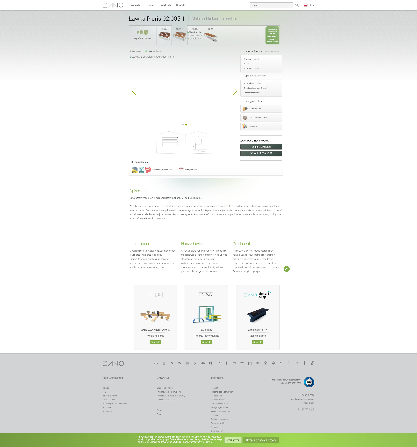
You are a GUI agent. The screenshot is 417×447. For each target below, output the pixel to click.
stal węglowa (137, 51)
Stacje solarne (211, 363)
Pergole (250, 363)
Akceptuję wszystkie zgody (261, 440)
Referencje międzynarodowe (115, 403)
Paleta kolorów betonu (220, 411)
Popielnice (226, 363)
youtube (311, 409)
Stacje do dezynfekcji (312, 363)
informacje (217, 377)
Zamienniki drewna (219, 403)
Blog (159, 414)
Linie (151, 5)
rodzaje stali (254, 126)
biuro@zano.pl (263, 146)
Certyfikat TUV (217, 431)
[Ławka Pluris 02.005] (164, 41)
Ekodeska (107, 407)
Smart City (165, 5)
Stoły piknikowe (242, 363)
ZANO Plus (163, 377)
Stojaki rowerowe (195, 363)
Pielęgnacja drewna (219, 407)
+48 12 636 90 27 (263, 153)
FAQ (104, 392)
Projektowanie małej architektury (171, 396)
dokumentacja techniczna (161, 170)
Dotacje (214, 427)
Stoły (234, 363)
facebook (298, 409)
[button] (134, 91)
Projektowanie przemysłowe (169, 392)
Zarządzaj (233, 440)
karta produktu (191, 170)
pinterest (306, 409)
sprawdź (155, 342)
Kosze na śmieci (164, 363)
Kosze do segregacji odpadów (172, 363)
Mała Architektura (113, 377)
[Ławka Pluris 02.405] (210, 41)
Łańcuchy (297, 363)
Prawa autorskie (218, 423)
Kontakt (180, 5)
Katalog (106, 388)
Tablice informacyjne (273, 363)
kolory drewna (255, 109)
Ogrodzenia (258, 363)
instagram (302, 409)
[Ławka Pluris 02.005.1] (179, 41)
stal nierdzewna (155, 51)
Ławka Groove (109, 400)
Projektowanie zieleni (166, 400)
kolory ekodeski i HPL (258, 118)
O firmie (214, 415)
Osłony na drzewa (265, 363)
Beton (159, 410)
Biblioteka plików (110, 396)
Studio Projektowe (165, 388)
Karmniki (281, 363)
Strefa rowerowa (203, 363)
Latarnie (289, 363)
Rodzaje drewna (218, 400)
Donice (219, 363)
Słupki (187, 363)
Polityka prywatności (220, 419)
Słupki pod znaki (305, 363)
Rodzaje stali (216, 396)
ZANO (113, 5)
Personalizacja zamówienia (222, 392)
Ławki (156, 363)
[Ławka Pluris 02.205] (195, 38)
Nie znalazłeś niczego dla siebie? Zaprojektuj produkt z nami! (272, 35)
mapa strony (308, 403)
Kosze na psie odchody (179, 363)
